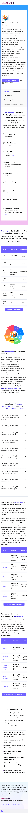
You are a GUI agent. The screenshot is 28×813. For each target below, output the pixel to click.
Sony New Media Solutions (5, 676)
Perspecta (5, 567)
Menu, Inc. (5, 648)
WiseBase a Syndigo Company (6, 667)
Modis (4, 586)
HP (3, 577)
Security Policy (16, 804)
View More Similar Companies (14, 604)
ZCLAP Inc (5, 686)
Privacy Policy (5, 804)
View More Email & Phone (14, 309)
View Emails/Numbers (10, 80)
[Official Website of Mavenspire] (21, 80)
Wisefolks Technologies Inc (6, 657)
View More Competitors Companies (14, 694)
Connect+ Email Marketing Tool (10, 388)
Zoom (4, 558)
